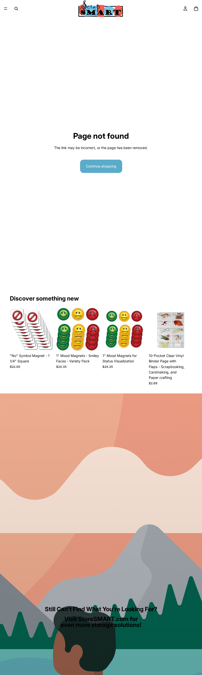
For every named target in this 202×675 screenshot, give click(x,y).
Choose (142, 343)
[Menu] (5, 8)
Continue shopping (101, 166)
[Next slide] (94, 329)
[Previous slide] (61, 329)
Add (188, 343)
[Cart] (196, 8)
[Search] (16, 8)
